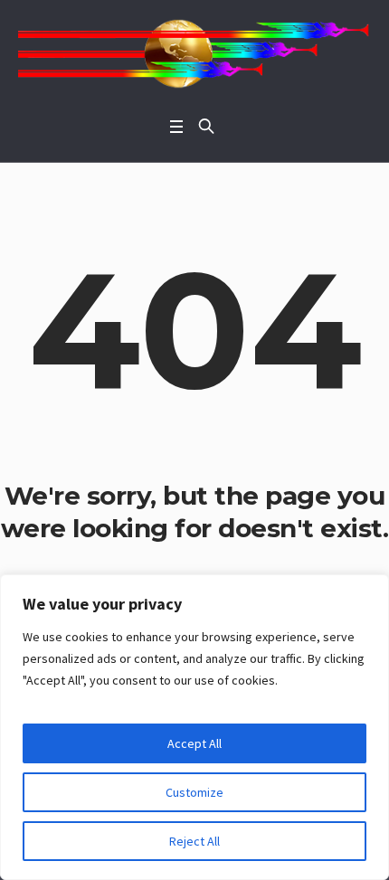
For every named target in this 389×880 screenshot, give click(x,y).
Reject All (194, 841)
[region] (194, 727)
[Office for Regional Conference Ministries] (194, 54)
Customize (194, 792)
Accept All (194, 743)
